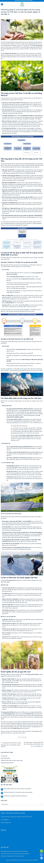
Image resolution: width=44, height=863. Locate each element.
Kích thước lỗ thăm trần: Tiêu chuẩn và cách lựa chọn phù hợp (18, 792)
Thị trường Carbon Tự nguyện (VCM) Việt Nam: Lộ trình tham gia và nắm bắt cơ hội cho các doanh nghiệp (33, 744)
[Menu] (2, 4)
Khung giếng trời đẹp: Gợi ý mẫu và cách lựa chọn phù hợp (17, 788)
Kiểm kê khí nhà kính (5, 758)
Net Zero (38, 43)
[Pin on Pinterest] (25, 737)
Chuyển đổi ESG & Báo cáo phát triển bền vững (12, 760)
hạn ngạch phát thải (15, 415)
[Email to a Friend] (23, 737)
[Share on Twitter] (21, 737)
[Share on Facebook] (18, 737)
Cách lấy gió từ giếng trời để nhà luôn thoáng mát (15, 795)
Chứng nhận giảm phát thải (7, 762)
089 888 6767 (8, 822)
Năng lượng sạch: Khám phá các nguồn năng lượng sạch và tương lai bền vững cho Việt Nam (11, 744)
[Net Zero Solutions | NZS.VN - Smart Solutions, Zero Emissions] (22, 4)
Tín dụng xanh (4, 756)
